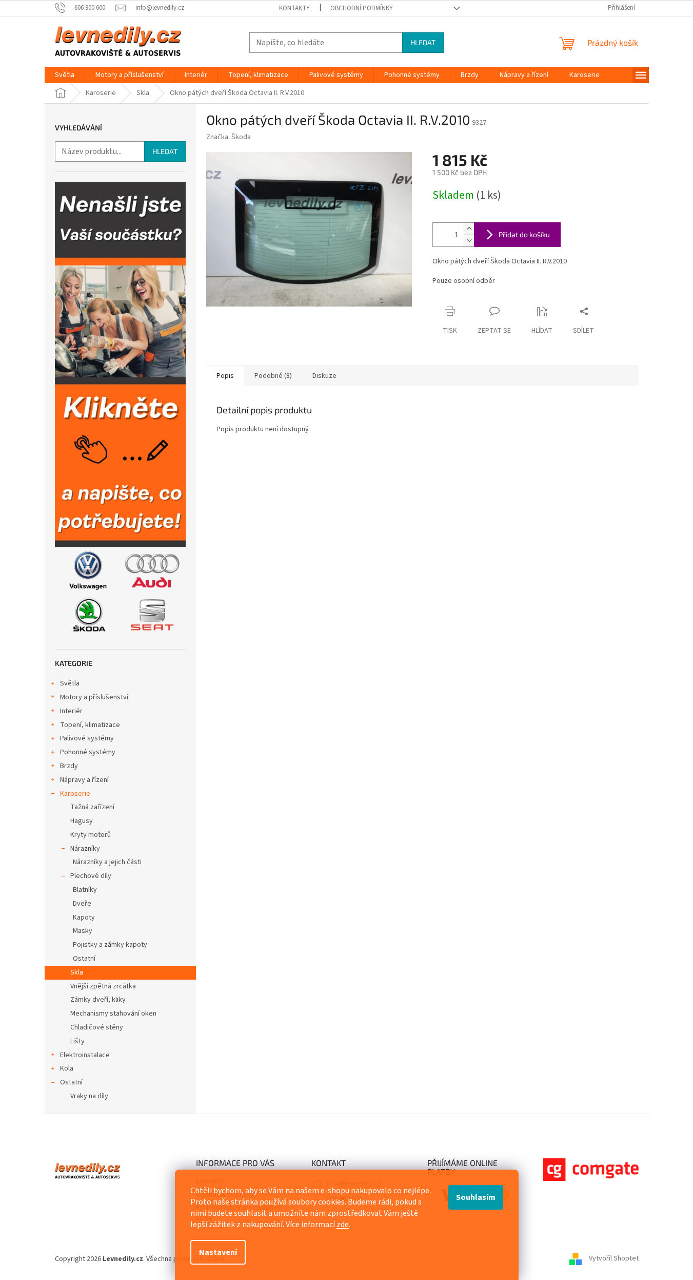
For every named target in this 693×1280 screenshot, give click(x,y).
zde (342, 1224)
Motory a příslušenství (94, 697)
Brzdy (69, 766)
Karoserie (75, 794)
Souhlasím (476, 1197)
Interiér (71, 711)
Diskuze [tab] (324, 376)
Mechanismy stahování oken (113, 1013)
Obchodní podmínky (361, 8)
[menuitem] (65, 75)
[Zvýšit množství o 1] (469, 229)
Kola (66, 1068)
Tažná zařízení (92, 807)
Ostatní (84, 958)
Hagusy (81, 821)
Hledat (422, 42)
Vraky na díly (89, 1096)
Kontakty (294, 8)
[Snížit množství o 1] (469, 240)
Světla (70, 683)
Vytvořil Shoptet (614, 1259)
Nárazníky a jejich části (107, 862)
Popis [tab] (225, 376)
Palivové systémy (87, 738)
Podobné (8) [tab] (273, 376)
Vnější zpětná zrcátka (103, 986)
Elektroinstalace (85, 1055)
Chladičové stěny (96, 1027)
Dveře (82, 904)
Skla (76, 972)
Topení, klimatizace (90, 725)
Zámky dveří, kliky (98, 1000)
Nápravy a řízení (84, 780)
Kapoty (84, 917)
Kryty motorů (90, 835)
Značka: (228, 137)
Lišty (77, 1041)
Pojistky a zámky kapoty (110, 945)
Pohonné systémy (87, 752)
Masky (82, 931)
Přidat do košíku (524, 234)
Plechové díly (90, 876)
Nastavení (218, 1252)
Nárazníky (85, 849)
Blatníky (85, 890)
